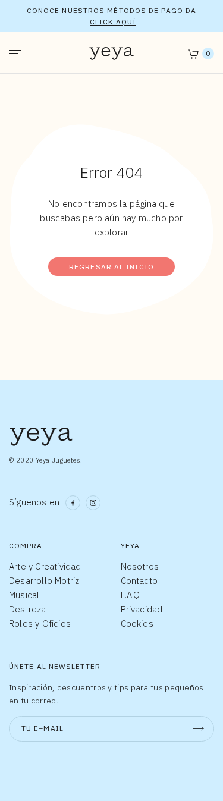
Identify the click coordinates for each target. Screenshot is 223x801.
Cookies (137, 623)
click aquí (113, 21)
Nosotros (140, 566)
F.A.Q (130, 595)
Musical (24, 595)
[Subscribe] (199, 728)
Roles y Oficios (40, 623)
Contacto (139, 580)
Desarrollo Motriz (44, 580)
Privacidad (142, 609)
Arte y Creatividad (45, 566)
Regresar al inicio (111, 266)
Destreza (27, 609)
